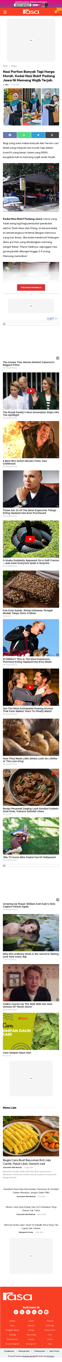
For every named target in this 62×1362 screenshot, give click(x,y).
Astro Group (50, 1356)
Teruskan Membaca (31, 287)
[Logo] (31, 12)
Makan (14, 66)
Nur (7, 85)
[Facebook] (16, 1312)
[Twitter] (28, 1312)
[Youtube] (40, 1312)
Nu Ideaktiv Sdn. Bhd (29, 1356)
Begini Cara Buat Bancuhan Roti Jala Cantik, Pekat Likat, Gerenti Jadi (27, 1161)
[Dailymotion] (46, 1312)
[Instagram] (22, 1312)
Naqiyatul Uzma (26, 1232)
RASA (5, 66)
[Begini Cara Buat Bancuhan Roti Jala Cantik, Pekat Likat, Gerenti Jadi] (31, 1136)
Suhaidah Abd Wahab (12, 1167)
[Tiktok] (34, 1312)
